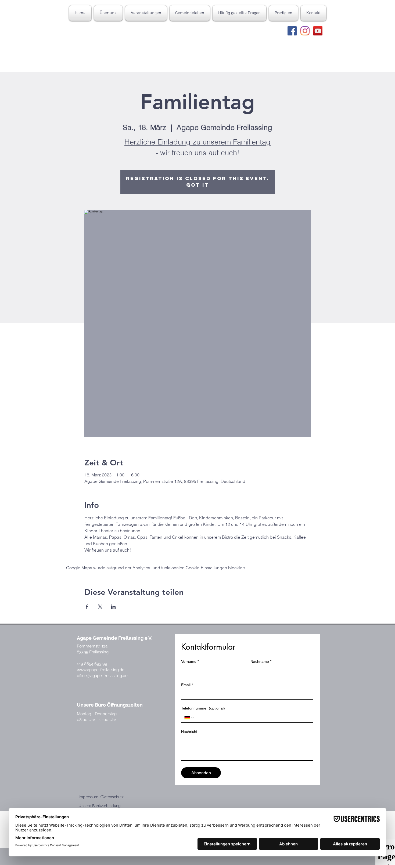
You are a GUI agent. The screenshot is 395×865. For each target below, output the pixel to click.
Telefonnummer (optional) (203, 708)
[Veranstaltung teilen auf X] (100, 607)
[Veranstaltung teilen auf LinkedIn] (113, 607)
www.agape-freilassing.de (100, 669)
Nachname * (260, 661)
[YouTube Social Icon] (317, 30)
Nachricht (189, 731)
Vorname (190, 661)
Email (187, 685)
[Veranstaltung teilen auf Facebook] (86, 607)
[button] (108, 13)
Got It (197, 185)
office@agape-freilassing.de (102, 675)
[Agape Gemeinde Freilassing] (292, 30)
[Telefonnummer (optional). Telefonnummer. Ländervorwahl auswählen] (189, 717)
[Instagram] (305, 30)
